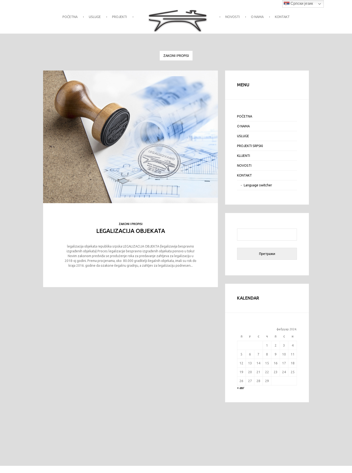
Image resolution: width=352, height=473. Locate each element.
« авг (240, 388)
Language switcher (258, 185)
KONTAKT (282, 17)
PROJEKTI (119, 17)
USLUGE (95, 17)
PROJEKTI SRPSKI (250, 146)
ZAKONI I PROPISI (176, 56)
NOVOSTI (232, 17)
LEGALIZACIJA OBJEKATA (130, 231)
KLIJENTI (243, 156)
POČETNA (70, 17)
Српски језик (301, 3)
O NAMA (257, 17)
